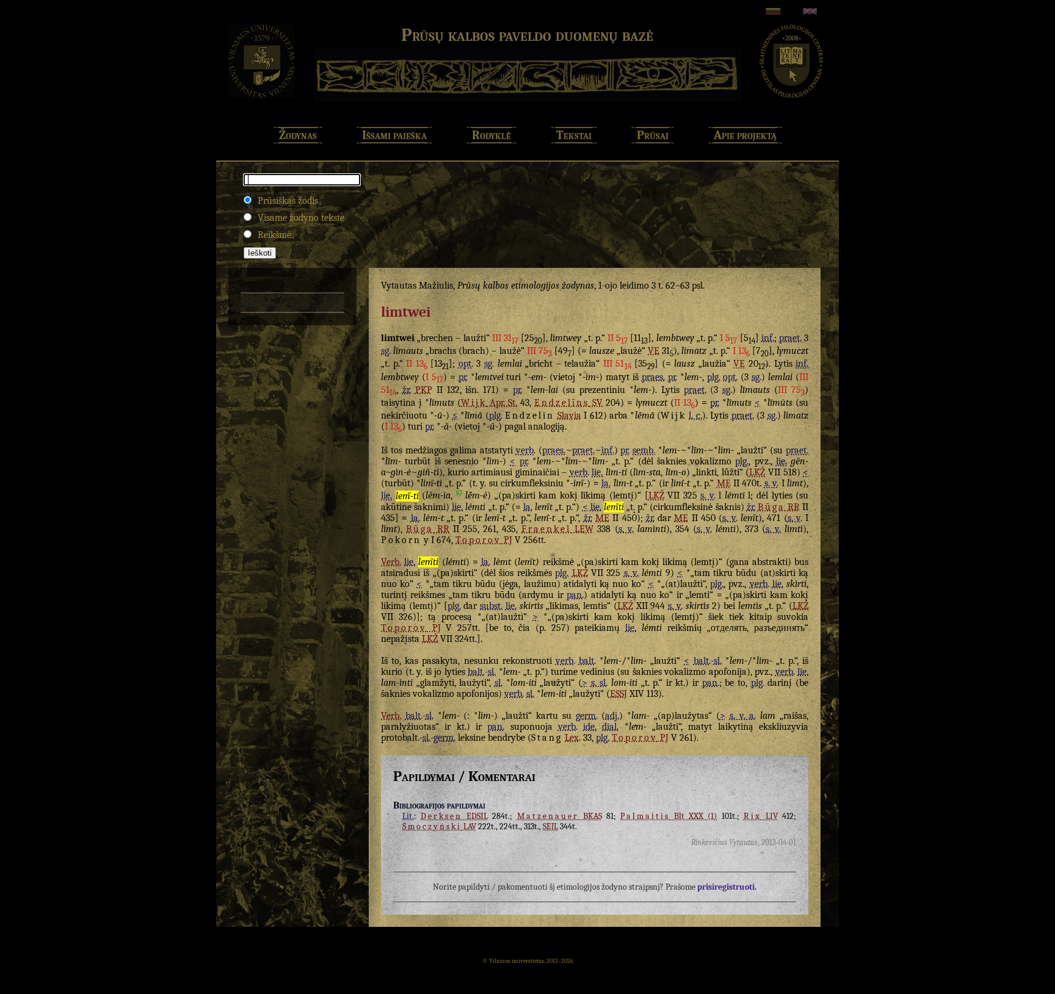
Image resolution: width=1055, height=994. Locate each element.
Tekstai (574, 135)
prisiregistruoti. (726, 887)
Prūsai (653, 135)
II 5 (617, 338)
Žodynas (298, 135)
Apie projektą (745, 135)
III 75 (539, 350)
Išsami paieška (394, 135)
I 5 (728, 338)
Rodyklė (491, 135)
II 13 (416, 363)
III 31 (505, 338)
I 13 (741, 350)
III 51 (617, 363)
